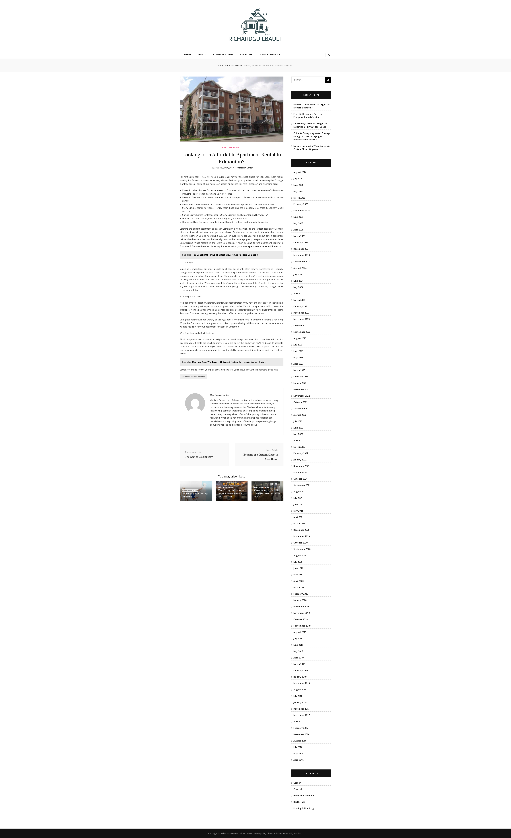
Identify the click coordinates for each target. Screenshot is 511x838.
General (187, 54)
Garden (202, 54)
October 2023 (300, 325)
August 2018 (299, 689)
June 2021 (298, 504)
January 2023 (299, 383)
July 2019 (297, 638)
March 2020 (299, 587)
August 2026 (299, 172)
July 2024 (297, 274)
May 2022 (298, 434)
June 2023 (298, 351)
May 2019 (298, 651)
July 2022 (297, 421)
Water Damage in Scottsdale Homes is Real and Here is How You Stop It (231, 493)
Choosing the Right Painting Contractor (195, 495)
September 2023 (301, 331)
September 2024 (301, 261)
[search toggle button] (329, 55)
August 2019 (299, 632)
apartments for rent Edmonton (193, 377)
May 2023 (298, 357)
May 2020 (298, 574)
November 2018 (301, 683)
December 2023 (301, 312)
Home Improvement (223, 54)
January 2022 (299, 459)
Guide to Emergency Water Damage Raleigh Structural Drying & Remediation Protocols (311, 136)
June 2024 (298, 280)
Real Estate (246, 54)
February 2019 (300, 670)
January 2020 (299, 600)
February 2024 (300, 306)
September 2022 (301, 408)
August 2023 (299, 338)
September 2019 (301, 625)
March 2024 (299, 299)
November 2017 (301, 715)
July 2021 (297, 498)
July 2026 (297, 178)
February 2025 (300, 242)
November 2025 (301, 210)
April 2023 (298, 363)
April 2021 (298, 517)
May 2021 (298, 510)
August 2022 (299, 414)
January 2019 (299, 676)
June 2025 (298, 216)
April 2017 (298, 721)
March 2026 (299, 197)
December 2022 (301, 389)
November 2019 (301, 612)
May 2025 (298, 223)
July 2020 (297, 561)
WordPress (298, 833)
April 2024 (298, 293)
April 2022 (298, 440)
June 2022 (298, 427)
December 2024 (301, 248)
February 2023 (300, 376)
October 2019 (300, 619)
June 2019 (298, 644)
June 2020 (298, 568)
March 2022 (299, 446)
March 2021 (299, 523)
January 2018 (299, 702)
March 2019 (299, 664)
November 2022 (301, 395)
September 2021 (301, 485)
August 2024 (299, 268)
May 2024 (298, 287)
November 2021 (301, 472)
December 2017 (301, 708)
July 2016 (297, 747)
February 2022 (300, 453)
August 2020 (299, 555)
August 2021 (299, 491)
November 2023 (301, 319)
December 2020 (301, 529)
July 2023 (297, 344)
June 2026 (298, 185)
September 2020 (301, 549)
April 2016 (298, 759)
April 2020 (298, 581)
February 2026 (300, 204)
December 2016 (301, 734)
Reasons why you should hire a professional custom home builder (267, 493)
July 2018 (297, 696)
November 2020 (301, 536)
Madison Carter (245, 167)
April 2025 (298, 229)
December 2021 (301, 466)
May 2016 (298, 753)
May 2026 (298, 191)
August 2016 (299, 740)
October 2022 (300, 402)
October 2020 (300, 542)
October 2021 (300, 478)
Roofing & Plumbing (269, 54)
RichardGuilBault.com (230, 833)
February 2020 (300, 593)
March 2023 (299, 370)
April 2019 (298, 657)
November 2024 (301, 255)
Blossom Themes (274, 833)
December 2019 (301, 606)
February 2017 (300, 727)
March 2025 (299, 236)
